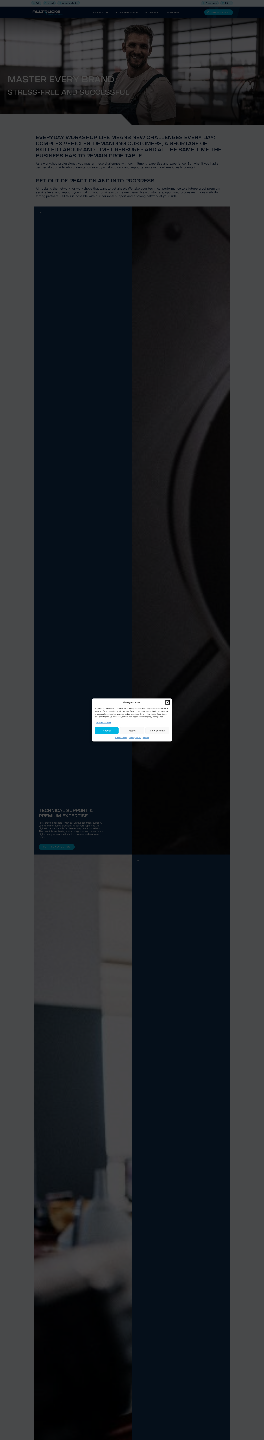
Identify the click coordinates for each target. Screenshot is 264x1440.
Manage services (103, 722)
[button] (167, 702)
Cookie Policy (121, 737)
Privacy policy (135, 737)
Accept (107, 730)
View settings (157, 730)
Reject (132, 730)
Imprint (146, 737)
